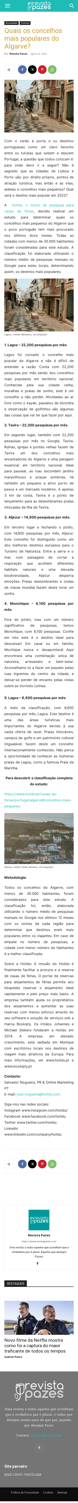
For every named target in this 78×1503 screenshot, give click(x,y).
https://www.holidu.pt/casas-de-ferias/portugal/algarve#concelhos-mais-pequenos (38, 800)
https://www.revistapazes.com (39, 1241)
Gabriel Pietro (13, 1356)
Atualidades (11, 22)
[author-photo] (39, 1229)
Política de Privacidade (25, 1492)
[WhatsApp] (52, 69)
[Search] (72, 6)
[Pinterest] (42, 69)
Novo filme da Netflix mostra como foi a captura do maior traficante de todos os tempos (35, 1346)
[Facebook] (22, 69)
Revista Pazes (18, 53)
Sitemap (62, 1492)
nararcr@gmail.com (46, 1435)
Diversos (25, 22)
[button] (7, 6)
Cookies (48, 1492)
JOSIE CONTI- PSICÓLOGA (22, 1474)
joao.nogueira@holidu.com (38, 1094)
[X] (32, 69)
